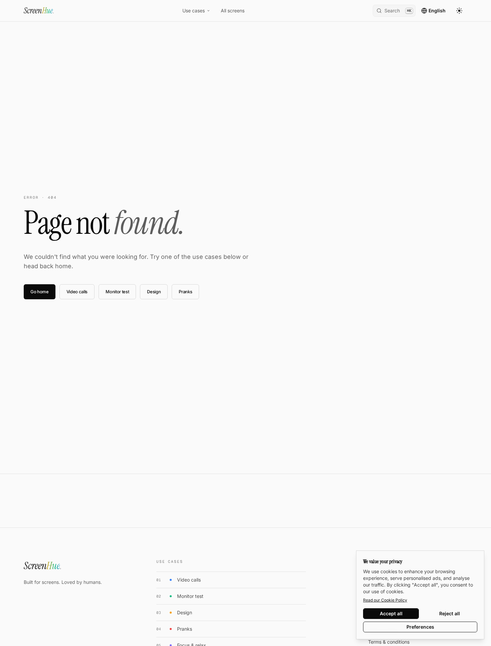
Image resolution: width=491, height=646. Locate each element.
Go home (39, 291)
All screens (232, 10)
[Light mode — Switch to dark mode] (459, 11)
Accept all (391, 613)
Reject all (449, 613)
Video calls (77, 291)
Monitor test (117, 291)
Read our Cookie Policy (385, 600)
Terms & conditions (389, 642)
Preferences (420, 627)
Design (154, 291)
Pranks (185, 291)
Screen (39, 10)
